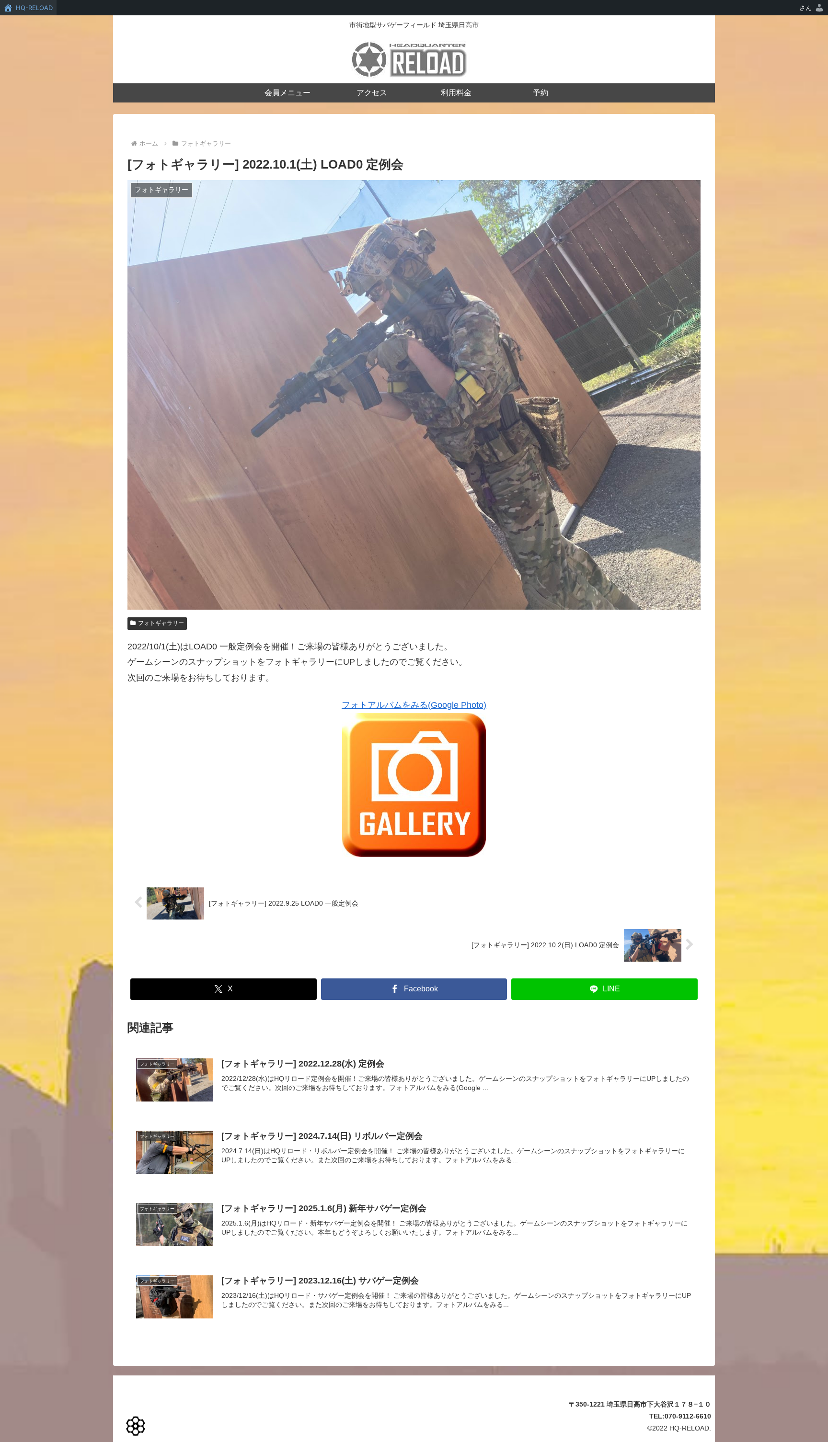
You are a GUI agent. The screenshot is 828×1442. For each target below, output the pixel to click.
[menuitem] (812, 7)
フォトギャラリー (161, 623)
